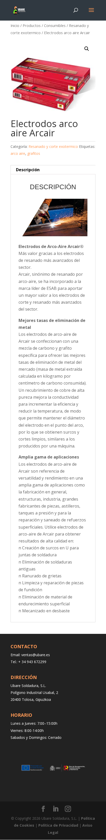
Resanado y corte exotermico (53, 146)
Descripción (28, 170)
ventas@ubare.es (35, 654)
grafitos (33, 153)
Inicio (15, 25)
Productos (32, 25)
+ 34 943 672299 (32, 661)
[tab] (53, 169)
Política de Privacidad (58, 825)
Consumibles (55, 25)
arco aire (18, 153)
